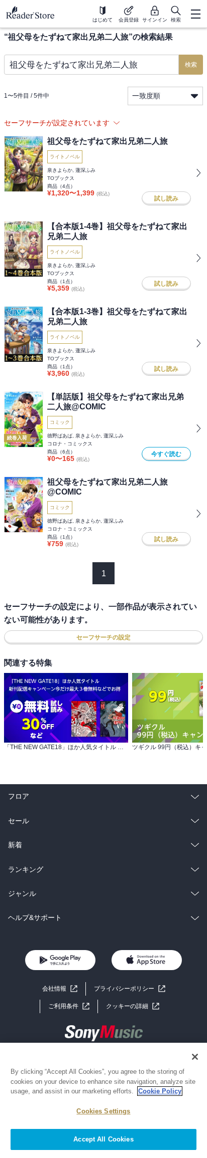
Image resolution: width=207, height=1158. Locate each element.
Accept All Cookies (103, 1139)
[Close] (195, 1057)
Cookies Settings (103, 1111)
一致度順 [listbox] (146, 96)
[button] (132, 1006)
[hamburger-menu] (195, 14)
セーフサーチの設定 (103, 637)
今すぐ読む (166, 453)
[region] (103, 1100)
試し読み (166, 198)
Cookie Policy (159, 1091)
